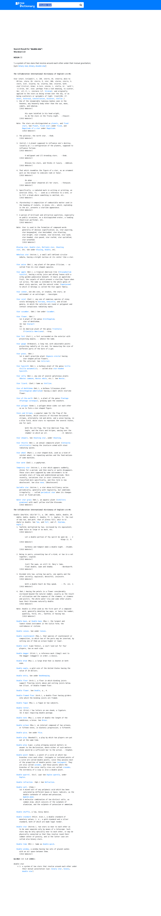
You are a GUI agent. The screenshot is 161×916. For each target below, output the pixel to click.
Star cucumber (23, 312)
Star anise (21, 264)
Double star (35, 247)
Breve (44, 720)
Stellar (59, 99)
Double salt (22, 787)
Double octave (23, 725)
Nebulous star (23, 255)
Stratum (48, 91)
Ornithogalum (48, 319)
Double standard (24, 817)
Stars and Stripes (25, 413)
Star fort (21, 336)
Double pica (22, 733)
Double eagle (22, 668)
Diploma (61, 522)
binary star (23, 66)
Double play (22, 738)
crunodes (66, 767)
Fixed (59, 126)
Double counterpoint (25, 636)
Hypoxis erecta (53, 356)
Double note (22, 718)
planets (54, 123)
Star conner (22, 292)
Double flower (23, 690)
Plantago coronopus (28, 401)
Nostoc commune (26, 378)
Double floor (22, 681)
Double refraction (25, 782)
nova (42, 482)
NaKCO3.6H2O (28, 797)
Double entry (22, 676)
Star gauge (21, 344)
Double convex (23, 631)
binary (31, 66)
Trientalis (57, 329)
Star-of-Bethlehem (25, 388)
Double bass (37, 621)
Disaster (50, 99)
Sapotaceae (65, 284)
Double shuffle (23, 812)
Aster (19, 99)
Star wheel (21, 453)
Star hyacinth (23, 366)
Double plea (22, 745)
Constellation (39, 99)
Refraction (49, 782)
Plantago (64, 398)
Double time (22, 844)
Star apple (21, 272)
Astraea (41, 302)
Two (37, 522)
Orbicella (51, 302)
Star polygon (22, 406)
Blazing (39, 250)
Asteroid (27, 99)
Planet (35, 126)
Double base (22, 621)
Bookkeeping (44, 676)
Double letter (23, 708)
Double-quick (48, 844)
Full (47, 522)
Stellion (47, 383)
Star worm (21, 463)
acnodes (37, 765)
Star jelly (21, 376)
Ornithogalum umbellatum (31, 391)
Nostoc (62, 378)
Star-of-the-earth (25, 398)
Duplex (22, 777)
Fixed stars (45, 126)
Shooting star (39, 438)
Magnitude (51, 128)
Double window (23, 849)
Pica (40, 733)
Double (47, 250)
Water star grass (24, 500)
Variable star (23, 487)
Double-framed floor (25, 695)
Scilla (67, 366)
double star (40, 66)
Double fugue (22, 703)
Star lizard (22, 383)
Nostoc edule (41, 378)
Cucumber (50, 312)
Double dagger (23, 653)
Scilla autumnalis (28, 368)
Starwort (30, 324)
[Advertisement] (80, 27)
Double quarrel (23, 775)
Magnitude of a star (31, 128)
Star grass (21, 354)
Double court (22, 646)
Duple (19, 525)
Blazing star (22, 247)
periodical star (48, 492)
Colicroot (45, 361)
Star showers (22, 438)
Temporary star (23, 468)
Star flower (22, 316)
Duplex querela (53, 775)
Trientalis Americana (33, 331)
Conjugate (61, 762)
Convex (43, 631)
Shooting (57, 438)
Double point (22, 755)
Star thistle (22, 443)
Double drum (22, 661)
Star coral (21, 299)
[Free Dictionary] (25, 5)
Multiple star (48, 247)
